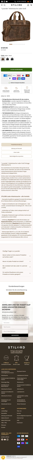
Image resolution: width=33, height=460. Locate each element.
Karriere (19, 413)
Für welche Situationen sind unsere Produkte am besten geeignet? (13, 273)
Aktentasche (20, 389)
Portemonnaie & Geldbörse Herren (24, 385)
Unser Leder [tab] (16, 152)
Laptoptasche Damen (22, 375)
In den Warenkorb (16, 69)
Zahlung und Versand (6, 415)
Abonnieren (15, 335)
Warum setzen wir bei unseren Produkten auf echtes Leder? (14, 256)
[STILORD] (16, 5)
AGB (18, 420)
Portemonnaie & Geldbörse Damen (8, 378)
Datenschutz (20, 418)
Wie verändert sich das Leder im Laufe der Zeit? (15, 267)
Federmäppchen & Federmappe (22, 378)
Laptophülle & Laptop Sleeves (22, 396)
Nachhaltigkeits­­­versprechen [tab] (16, 156)
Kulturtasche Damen (6, 389)
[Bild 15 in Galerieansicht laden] (16, 26)
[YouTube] (6, 1)
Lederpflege (4, 411)
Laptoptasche (20, 391)
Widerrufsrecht (5, 418)
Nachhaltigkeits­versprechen (24, 415)
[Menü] (2, 5)
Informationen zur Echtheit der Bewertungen (14, 458)
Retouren (3, 425)
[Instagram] (4, 1)
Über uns (19, 411)
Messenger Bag (5, 382)
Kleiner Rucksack (21, 404)
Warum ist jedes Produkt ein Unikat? (13, 261)
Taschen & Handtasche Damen (7, 392)
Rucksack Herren (21, 371)
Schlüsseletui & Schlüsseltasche (21, 400)
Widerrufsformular (5, 420)
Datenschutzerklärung (15, 338)
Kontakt (3, 427)
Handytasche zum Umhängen (6, 400)
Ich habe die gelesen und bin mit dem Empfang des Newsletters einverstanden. (15, 339)
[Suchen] (5, 5)
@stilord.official (5, 437)
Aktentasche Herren (6, 396)
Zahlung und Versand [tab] (16, 148)
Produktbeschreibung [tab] (16, 144)
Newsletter (4, 413)
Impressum (20, 422)
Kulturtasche (4, 375)
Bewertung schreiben (16, 293)
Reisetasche (20, 382)
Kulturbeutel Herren (6, 404)
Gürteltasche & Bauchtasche (5, 385)
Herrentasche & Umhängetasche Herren (7, 372)
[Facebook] (2, 1)
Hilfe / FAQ (4, 422)
